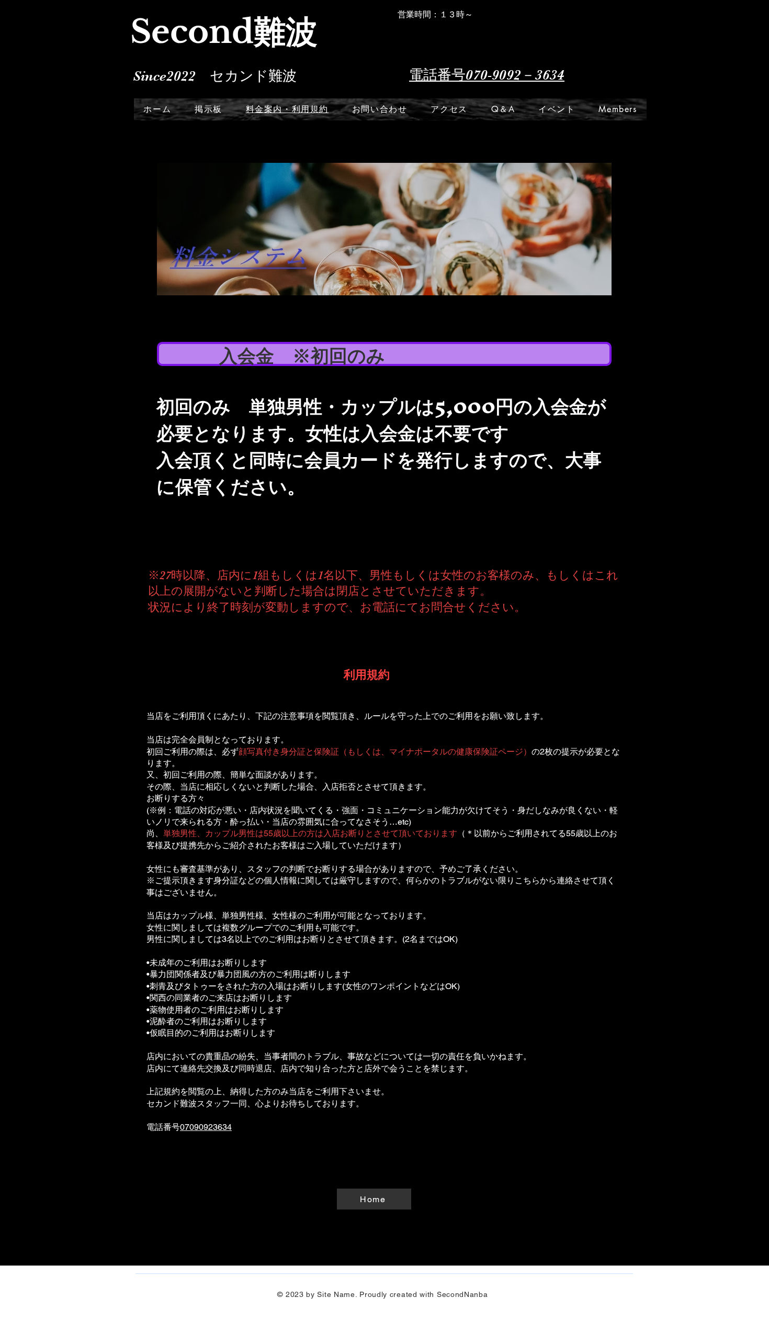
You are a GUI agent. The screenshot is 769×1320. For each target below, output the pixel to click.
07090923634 (206, 1127)
